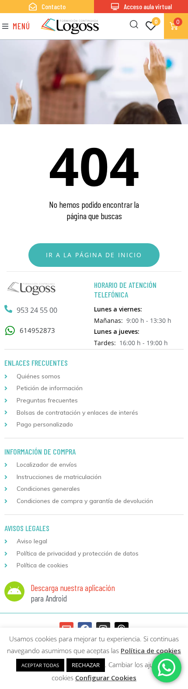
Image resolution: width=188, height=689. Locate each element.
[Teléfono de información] (8, 309)
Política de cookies (151, 650)
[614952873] (9, 330)
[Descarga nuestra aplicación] (14, 591)
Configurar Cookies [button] (105, 677)
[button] (16, 26)
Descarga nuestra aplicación (73, 587)
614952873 (37, 330)
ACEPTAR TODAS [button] (40, 665)
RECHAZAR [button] (86, 665)
